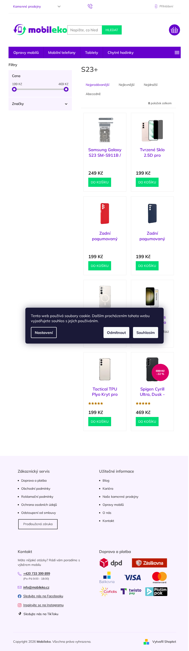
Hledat (112, 30)
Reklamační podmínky (37, 497)
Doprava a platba (34, 480)
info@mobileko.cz (36, 587)
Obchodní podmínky (35, 488)
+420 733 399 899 (36, 573)
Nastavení (44, 332)
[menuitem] (26, 52)
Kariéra (108, 488)
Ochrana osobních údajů (39, 505)
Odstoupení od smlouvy (38, 513)
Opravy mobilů (113, 505)
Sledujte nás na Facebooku (43, 596)
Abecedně (93, 94)
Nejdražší (150, 85)
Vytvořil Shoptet (164, 641)
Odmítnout (116, 332)
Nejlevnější (126, 85)
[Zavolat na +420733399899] (94, 6)
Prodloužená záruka (38, 524)
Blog (106, 480)
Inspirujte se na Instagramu (43, 605)
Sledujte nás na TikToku (40, 614)
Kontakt (108, 521)
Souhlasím (145, 332)
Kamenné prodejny (27, 6)
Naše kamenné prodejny (120, 497)
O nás (107, 513)
